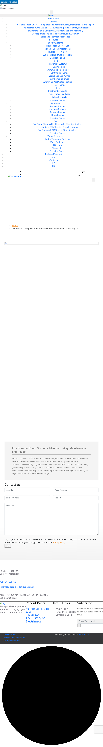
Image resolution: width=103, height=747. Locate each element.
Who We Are (53, 18)
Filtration (57, 145)
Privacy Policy (59, 542)
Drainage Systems (57, 109)
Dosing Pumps (60, 66)
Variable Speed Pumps (59, 75)
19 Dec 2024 (33, 614)
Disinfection (57, 148)
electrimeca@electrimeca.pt (37, 174)
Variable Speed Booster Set (57, 48)
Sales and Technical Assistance (55, 36)
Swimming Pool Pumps (58, 69)
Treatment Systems (57, 63)
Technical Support (53, 154)
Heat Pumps (59, 85)
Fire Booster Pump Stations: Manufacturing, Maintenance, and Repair (55, 27)
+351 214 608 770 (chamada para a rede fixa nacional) (49, 171)
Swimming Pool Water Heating (57, 82)
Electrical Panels (57, 57)
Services (53, 21)
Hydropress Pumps (57, 51)
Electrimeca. (84, 634)
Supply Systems (55, 42)
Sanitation (55, 103)
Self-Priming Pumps (59, 78)
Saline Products (59, 97)
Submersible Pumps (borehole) (57, 54)
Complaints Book (64, 614)
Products (53, 39)
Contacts (53, 160)
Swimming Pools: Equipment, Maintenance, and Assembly (55, 30)
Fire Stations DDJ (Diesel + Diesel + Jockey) (57, 130)
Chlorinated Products (59, 94)
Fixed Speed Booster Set (57, 45)
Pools (55, 60)
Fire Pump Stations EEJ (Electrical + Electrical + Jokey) (57, 124)
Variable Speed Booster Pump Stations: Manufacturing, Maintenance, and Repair (55, 24)
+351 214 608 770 (8, 581)
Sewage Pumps (57, 112)
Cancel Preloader (9, 2)
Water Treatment (55, 136)
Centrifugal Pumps (59, 72)
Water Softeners (57, 142)
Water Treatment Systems (57, 139)
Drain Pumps (57, 115)
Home (15, 225)
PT (53, 163)
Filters (57, 88)
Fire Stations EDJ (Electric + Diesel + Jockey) (57, 127)
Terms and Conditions (66, 611)
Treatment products (57, 91)
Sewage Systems (57, 106)
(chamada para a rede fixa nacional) (17, 586)
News (53, 157)
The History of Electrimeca (35, 619)
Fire (55, 121)
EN (53, 166)
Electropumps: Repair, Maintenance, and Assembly (55, 33)
